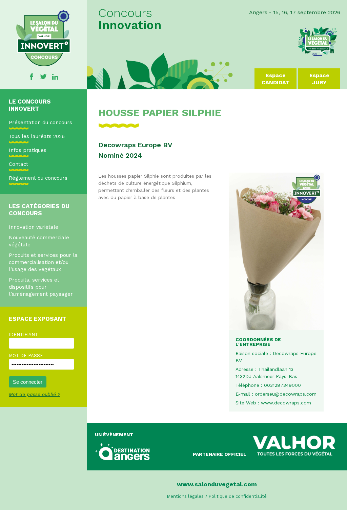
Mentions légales (185, 496)
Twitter (43, 76)
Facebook (31, 76)
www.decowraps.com (286, 402)
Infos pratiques (27, 150)
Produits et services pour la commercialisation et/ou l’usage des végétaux (43, 262)
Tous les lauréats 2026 (37, 136)
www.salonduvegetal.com (217, 484)
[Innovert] (43, 64)
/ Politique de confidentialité (236, 496)
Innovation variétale (33, 227)
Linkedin (55, 76)
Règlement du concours (38, 178)
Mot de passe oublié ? (34, 394)
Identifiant (23, 334)
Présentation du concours (40, 122)
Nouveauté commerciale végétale (39, 241)
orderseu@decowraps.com (286, 394)
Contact (18, 164)
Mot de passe (26, 355)
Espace (276, 79)
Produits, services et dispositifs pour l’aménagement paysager (41, 287)
